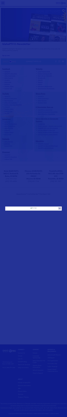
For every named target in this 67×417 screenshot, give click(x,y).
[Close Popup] (60, 208)
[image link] (34, 208)
